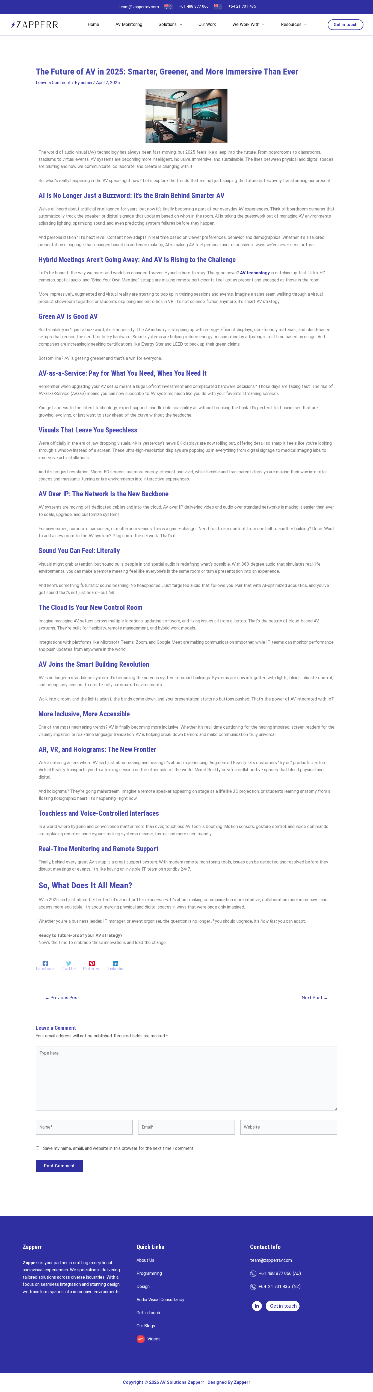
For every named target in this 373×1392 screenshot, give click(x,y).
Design (143, 1286)
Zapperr (242, 1382)
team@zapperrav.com (139, 6)
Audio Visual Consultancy (160, 1299)
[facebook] (257, 1306)
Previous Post (62, 997)
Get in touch (148, 1312)
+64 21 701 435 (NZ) (278, 1286)
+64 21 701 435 (242, 6)
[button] (345, 24)
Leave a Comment (53, 82)
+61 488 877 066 (194, 6)
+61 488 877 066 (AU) (278, 1273)
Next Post (315, 997)
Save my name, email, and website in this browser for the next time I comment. (118, 1148)
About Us (145, 1260)
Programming (149, 1273)
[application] (179, 24)
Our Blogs (146, 1325)
